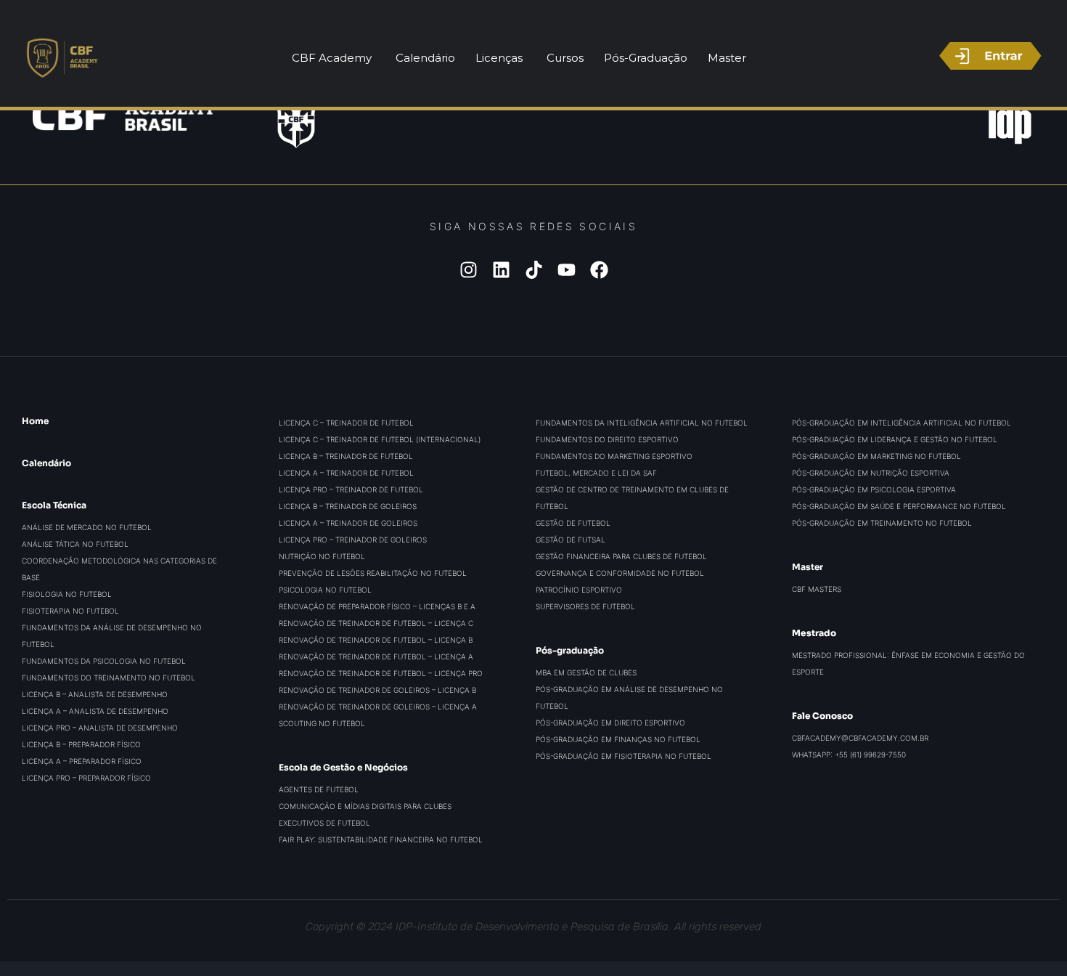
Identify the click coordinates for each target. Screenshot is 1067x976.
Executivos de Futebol (324, 822)
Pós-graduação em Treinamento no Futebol (882, 522)
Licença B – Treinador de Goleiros (348, 506)
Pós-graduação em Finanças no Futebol (618, 739)
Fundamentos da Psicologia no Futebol (104, 660)
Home (35, 420)
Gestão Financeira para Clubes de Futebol (621, 556)
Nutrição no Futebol (322, 556)
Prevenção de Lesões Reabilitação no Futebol (373, 573)
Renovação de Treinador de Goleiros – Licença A (378, 706)
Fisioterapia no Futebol (70, 610)
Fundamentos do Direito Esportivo (607, 439)
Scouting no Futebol (322, 723)
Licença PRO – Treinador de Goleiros (353, 539)
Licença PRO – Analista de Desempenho (100, 727)
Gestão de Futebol (573, 522)
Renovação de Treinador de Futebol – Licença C (376, 623)
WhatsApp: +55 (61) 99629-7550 (849, 754)
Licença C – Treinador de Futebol (346, 422)
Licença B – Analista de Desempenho (95, 694)
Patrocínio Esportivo (579, 589)
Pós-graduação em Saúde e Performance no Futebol (899, 506)
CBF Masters (816, 589)
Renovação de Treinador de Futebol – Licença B (376, 639)
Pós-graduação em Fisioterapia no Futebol (623, 756)
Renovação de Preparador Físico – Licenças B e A (377, 606)
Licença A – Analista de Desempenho (95, 711)
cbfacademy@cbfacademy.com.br (860, 737)
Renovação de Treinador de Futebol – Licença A (376, 656)
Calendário (46, 463)
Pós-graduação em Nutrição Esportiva (870, 472)
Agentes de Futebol (319, 789)
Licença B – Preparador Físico (81, 744)
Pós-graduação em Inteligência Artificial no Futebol (901, 422)
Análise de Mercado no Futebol (87, 527)
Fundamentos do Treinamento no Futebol (108, 677)
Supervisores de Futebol (585, 606)
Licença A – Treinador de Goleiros (348, 522)
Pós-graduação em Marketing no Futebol (876, 456)
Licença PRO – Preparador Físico (86, 777)
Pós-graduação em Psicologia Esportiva (874, 489)
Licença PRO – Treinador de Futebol (351, 489)
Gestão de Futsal (570, 539)
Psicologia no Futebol (325, 589)
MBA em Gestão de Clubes (586, 672)
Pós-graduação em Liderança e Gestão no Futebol (894, 439)
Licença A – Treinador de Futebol (346, 472)
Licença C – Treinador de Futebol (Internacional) (380, 439)
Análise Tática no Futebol (75, 544)
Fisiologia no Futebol (67, 594)
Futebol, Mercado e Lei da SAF (596, 472)
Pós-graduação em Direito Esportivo (610, 722)
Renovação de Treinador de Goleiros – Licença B (377, 690)
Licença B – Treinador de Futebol (346, 456)
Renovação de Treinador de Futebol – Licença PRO (381, 673)
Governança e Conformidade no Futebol (620, 573)
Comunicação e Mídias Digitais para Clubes (365, 806)
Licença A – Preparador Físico (82, 761)
